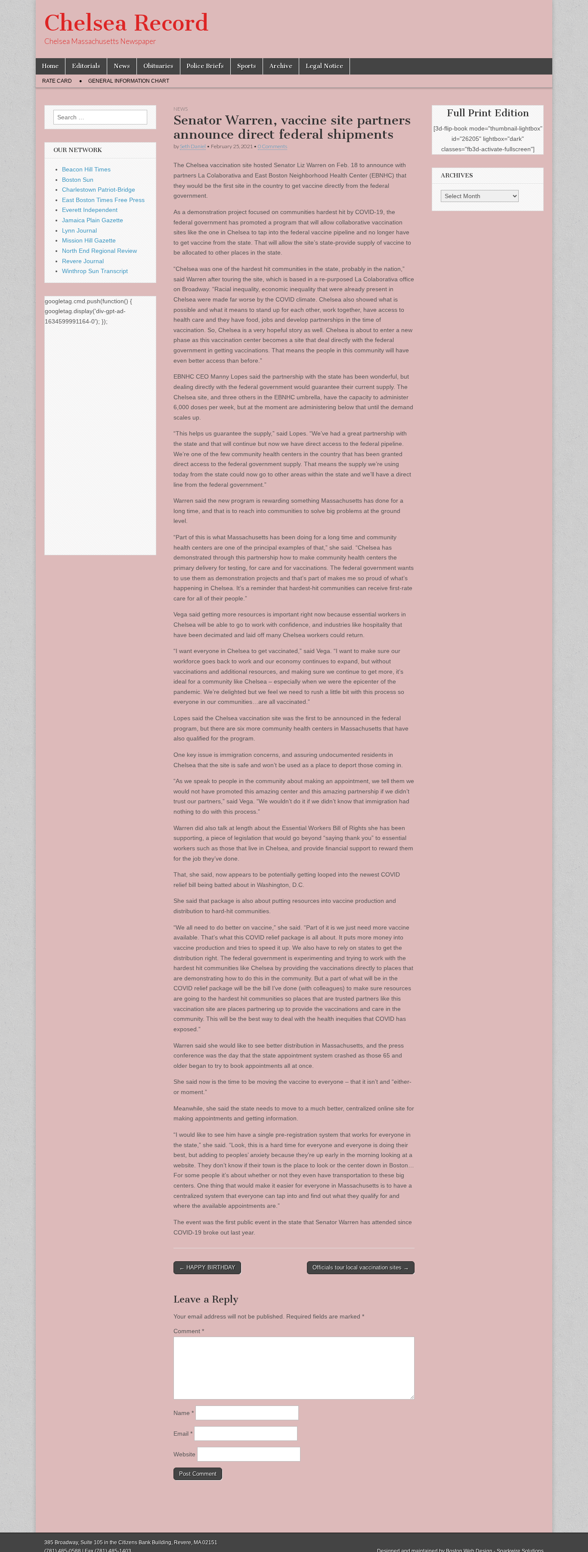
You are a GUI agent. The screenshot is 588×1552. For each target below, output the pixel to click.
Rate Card (57, 81)
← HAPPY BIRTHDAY (207, 1267)
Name (183, 1412)
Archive (280, 66)
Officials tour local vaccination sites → (361, 1267)
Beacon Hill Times (86, 169)
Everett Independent (90, 209)
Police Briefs (205, 66)
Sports (246, 66)
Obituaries (158, 66)
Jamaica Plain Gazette (92, 220)
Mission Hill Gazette (89, 240)
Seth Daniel (193, 146)
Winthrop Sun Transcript (95, 270)
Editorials (86, 66)
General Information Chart (128, 81)
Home (50, 66)
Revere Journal (83, 261)
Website (184, 1454)
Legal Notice (324, 66)
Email (182, 1433)
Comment (188, 1331)
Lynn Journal (79, 230)
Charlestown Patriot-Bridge (98, 189)
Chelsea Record (126, 23)
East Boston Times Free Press (103, 199)
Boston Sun (77, 179)
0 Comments (272, 146)
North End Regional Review (99, 250)
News (122, 66)
